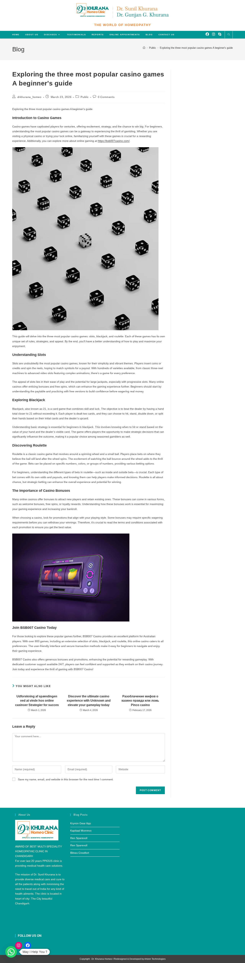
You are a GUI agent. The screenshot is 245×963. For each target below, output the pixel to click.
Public (85, 97)
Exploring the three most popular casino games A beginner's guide (196, 47)
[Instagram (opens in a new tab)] (214, 34)
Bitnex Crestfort (79, 852)
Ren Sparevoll (78, 838)
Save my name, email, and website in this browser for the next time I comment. (66, 779)
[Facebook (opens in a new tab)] (207, 34)
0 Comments (106, 97)
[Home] (144, 47)
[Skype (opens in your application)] (220, 34)
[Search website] (228, 35)
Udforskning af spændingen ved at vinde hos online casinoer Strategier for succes (37, 701)
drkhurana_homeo (29, 97)
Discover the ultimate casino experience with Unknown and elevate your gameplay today (89, 701)
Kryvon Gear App (80, 823)
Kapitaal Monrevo (80, 830)
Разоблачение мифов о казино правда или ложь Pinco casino (140, 701)
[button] (11, 952)
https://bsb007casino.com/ (114, 140)
